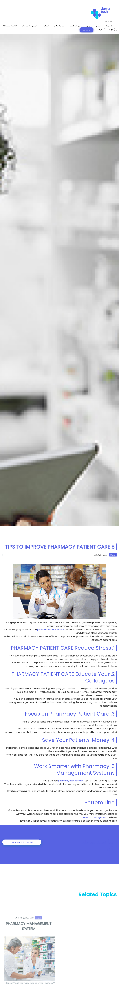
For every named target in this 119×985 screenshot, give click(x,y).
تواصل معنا (86, 30)
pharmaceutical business (50, 629)
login (111, 29)
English (108, 21)
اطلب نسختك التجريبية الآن (22, 842)
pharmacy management (71, 780)
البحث (99, 29)
